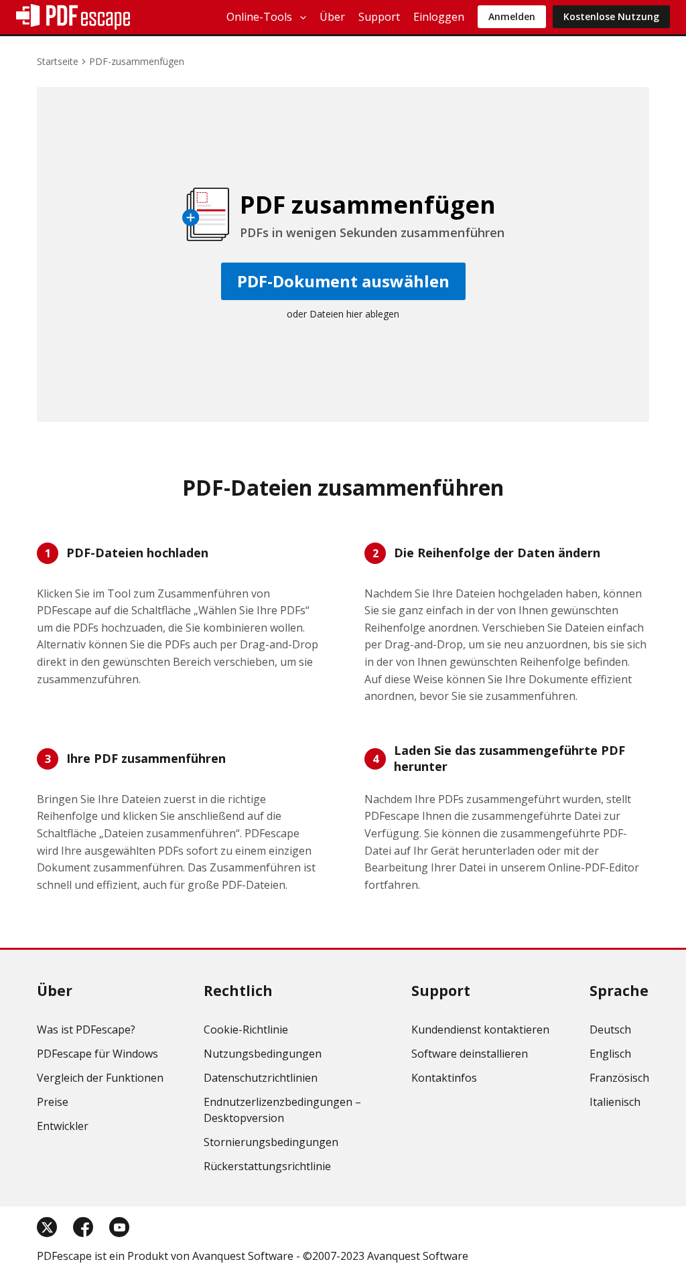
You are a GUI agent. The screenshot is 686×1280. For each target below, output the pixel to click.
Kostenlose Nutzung (611, 16)
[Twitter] (47, 1227)
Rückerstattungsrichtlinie (267, 1166)
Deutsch (610, 1029)
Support (379, 16)
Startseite (57, 61)
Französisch (619, 1077)
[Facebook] (83, 1227)
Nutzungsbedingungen (263, 1053)
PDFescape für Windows (97, 1053)
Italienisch (615, 1101)
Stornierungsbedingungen (271, 1142)
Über (332, 16)
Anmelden (511, 16)
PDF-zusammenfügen (136, 61)
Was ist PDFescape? (86, 1029)
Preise (52, 1101)
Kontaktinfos (444, 1077)
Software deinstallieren (469, 1053)
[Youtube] (119, 1227)
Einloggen (438, 16)
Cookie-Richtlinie (246, 1029)
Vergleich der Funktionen (100, 1077)
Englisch (610, 1053)
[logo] (73, 16)
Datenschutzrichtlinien (261, 1077)
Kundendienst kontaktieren (480, 1029)
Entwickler (62, 1126)
